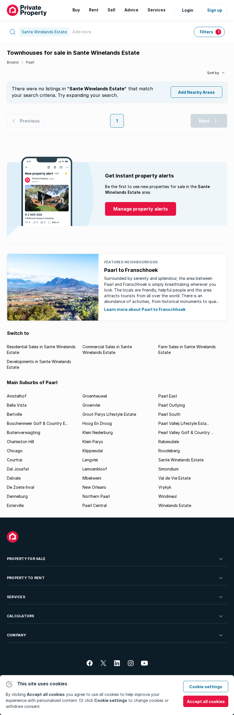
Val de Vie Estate (174, 478)
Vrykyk (164, 487)
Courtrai (14, 459)
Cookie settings (205, 686)
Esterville (15, 505)
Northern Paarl (96, 496)
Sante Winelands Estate (180, 459)
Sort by (213, 73)
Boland (13, 62)
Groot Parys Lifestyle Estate (109, 414)
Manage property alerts (140, 209)
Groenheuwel (94, 396)
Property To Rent (26, 578)
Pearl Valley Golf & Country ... (185, 432)
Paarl (30, 62)
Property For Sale (26, 559)
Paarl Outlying (171, 405)
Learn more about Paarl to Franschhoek (144, 309)
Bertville (14, 414)
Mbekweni (91, 478)
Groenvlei (91, 405)
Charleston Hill (20, 441)
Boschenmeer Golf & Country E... (37, 423)
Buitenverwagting (23, 432)
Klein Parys (92, 441)
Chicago (15, 450)
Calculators (20, 616)
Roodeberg (169, 450)
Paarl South (169, 414)
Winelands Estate (174, 505)
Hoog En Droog (97, 423)
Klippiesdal (92, 450)
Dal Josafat (18, 469)
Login (187, 10)
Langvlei (90, 459)
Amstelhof (17, 396)
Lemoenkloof (94, 469)
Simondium (168, 469)
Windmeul (167, 496)
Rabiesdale (168, 441)
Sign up (214, 10)
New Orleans (94, 487)
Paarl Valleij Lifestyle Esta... (183, 423)
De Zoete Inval (20, 487)
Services (16, 597)
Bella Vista (17, 405)
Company (16, 635)
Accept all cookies (206, 701)
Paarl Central (94, 505)
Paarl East (167, 396)
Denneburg (17, 496)
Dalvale (14, 478)
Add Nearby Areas (196, 92)
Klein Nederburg (97, 432)
